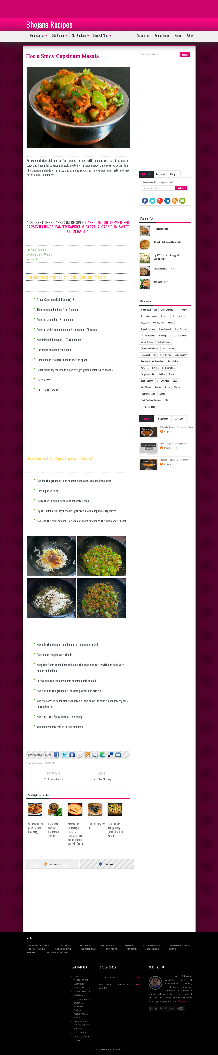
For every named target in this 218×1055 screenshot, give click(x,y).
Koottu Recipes (163, 342)
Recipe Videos (147, 380)
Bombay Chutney (160, 281)
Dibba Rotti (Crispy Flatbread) (167, 242)
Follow (190, 35)
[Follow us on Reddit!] (95, 755)
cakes (184, 309)
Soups (167, 387)
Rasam (172, 374)
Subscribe (147, 174)
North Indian (173, 361)
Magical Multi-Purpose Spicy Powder (81, 1025)
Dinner (170, 322)
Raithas (162, 374)
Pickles (155, 367)
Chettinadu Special (149, 316)
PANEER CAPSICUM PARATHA (77, 227)
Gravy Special (164, 335)
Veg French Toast (161, 228)
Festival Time (100, 35)
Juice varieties (180, 335)
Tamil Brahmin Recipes (151, 400)
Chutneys (165, 316)
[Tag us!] (110, 755)
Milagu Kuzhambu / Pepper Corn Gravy (176, 427)
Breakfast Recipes (149, 309)
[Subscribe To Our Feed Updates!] (87, 755)
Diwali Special (165, 329)
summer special (148, 393)
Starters (178, 387)
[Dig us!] (118, 755)
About (178, 35)
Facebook (161, 174)
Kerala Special (147, 342)
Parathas (145, 367)
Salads (175, 380)
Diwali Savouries (148, 329)
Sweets (161, 393)
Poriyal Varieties (148, 374)
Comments (109, 864)
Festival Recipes (148, 335)
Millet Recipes (181, 355)
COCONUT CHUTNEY (119, 977)
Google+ (174, 174)
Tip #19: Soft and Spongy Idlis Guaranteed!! (166, 256)
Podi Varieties (168, 367)
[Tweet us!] (64, 755)
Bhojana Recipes (49, 24)
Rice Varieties (163, 380)
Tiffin (167, 400)
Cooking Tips (179, 316)
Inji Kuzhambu (81, 1033)
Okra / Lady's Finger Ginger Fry (173, 443)
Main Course (37, 35)
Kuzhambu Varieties (149, 348)
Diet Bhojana (79, 35)
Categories (143, 35)
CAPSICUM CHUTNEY (101, 222)
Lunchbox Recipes (148, 355)
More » (181, 1001)
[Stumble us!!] (102, 755)
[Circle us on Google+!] (72, 755)
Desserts (145, 322)
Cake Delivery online (169, 309)
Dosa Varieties (181, 329)
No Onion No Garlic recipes (152, 361)
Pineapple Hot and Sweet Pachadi (174, 459)
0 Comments (55, 864)
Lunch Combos (168, 348)
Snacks (158, 387)
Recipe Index (162, 35)
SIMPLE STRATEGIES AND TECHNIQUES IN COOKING (119, 986)
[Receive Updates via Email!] (79, 755)
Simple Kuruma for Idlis (164, 268)
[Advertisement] (27, 8)
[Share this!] (56, 755)
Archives (179, 418)
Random (146, 418)
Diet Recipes (158, 322)
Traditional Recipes (149, 406)
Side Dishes (57, 35)
